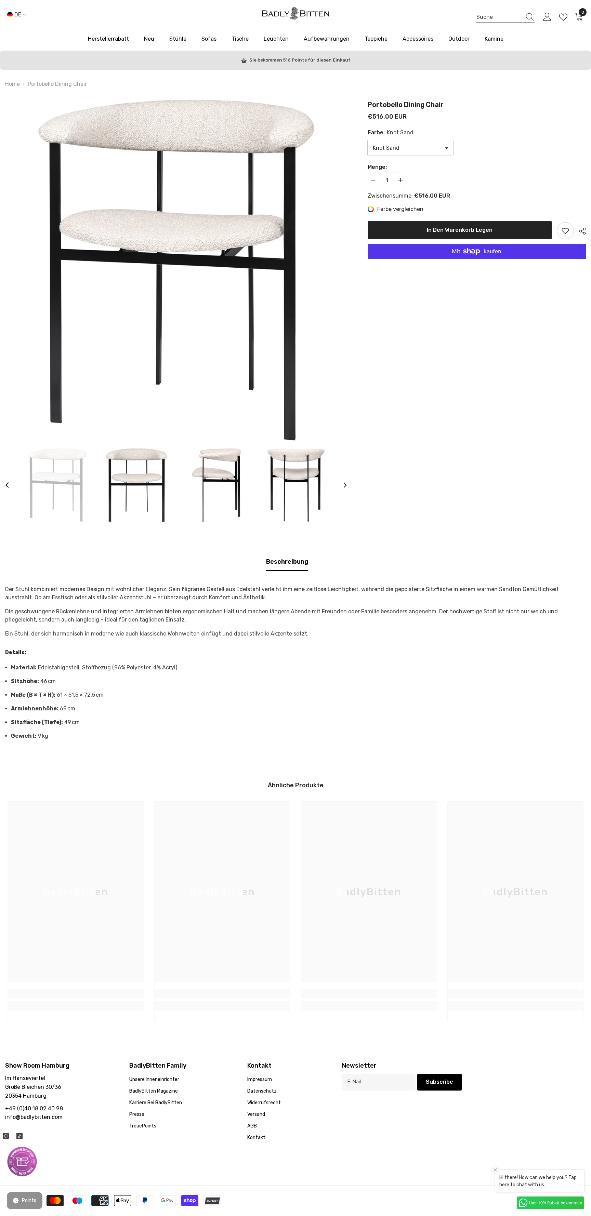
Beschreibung (287, 561)
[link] (76, 993)
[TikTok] (19, 1136)
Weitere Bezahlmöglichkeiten (477, 263)
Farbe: (390, 132)
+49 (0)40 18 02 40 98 (34, 1108)
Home (12, 84)
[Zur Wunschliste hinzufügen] (565, 230)
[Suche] (505, 17)
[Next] (345, 485)
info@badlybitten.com (34, 1117)
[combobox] (499, 17)
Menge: (377, 167)
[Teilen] (580, 231)
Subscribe (439, 1082)
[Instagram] (6, 1136)
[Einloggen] (547, 17)
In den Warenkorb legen (459, 230)
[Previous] (7, 485)
